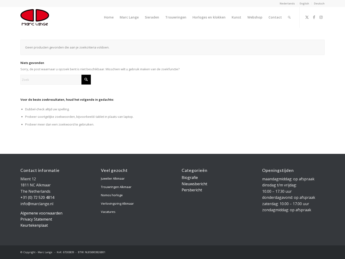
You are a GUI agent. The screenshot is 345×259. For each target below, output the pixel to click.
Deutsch (319, 3)
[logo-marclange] (34, 17)
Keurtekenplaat (34, 225)
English (304, 3)
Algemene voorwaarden (41, 213)
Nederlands (287, 3)
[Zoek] (289, 17)
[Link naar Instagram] (321, 17)
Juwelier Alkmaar (113, 178)
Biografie (190, 177)
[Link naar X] (306, 17)
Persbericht (192, 189)
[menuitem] (287, 3)
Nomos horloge (112, 195)
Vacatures (108, 212)
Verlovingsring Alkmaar (117, 203)
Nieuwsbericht (194, 183)
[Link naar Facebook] (314, 17)
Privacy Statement (36, 219)
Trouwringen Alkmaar (116, 187)
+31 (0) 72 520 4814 (37, 197)
